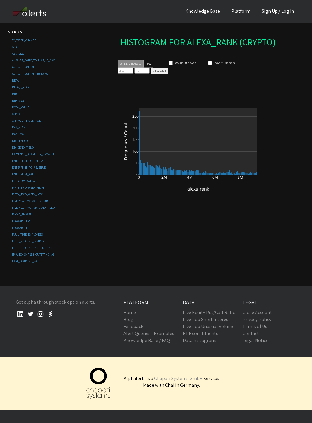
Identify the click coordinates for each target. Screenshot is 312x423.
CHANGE (17, 114)
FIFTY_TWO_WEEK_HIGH (28, 188)
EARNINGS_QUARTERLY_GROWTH (33, 154)
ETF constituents (200, 333)
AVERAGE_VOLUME (23, 67)
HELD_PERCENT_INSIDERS (28, 241)
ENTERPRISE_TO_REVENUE (29, 168)
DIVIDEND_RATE (22, 141)
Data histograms (200, 340)
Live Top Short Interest (206, 319)
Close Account (257, 312)
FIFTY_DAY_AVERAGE (25, 181)
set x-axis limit (159, 70)
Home (129, 312)
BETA (15, 80)
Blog (128, 319)
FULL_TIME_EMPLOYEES (27, 234)
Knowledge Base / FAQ (146, 340)
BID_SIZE (18, 101)
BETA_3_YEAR (20, 87)
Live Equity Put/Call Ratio (209, 312)
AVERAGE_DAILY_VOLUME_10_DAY (33, 60)
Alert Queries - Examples (148, 333)
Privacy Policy (257, 319)
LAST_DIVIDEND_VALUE (27, 261)
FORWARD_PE (20, 228)
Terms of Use (256, 326)
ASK (14, 47)
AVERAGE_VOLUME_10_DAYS (30, 74)
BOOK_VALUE (20, 107)
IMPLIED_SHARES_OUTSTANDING (33, 255)
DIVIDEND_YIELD (23, 147)
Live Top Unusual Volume (209, 326)
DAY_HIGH (19, 127)
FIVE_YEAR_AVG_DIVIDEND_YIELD (33, 208)
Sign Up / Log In (278, 11)
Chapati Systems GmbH (178, 378)
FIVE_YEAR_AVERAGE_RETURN (31, 201)
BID (14, 94)
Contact (251, 333)
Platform (240, 11)
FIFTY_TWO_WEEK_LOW (27, 194)
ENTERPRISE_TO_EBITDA (27, 161)
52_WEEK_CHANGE (24, 40)
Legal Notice (255, 340)
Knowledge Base (202, 11)
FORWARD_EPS (21, 221)
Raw (148, 63)
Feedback (133, 326)
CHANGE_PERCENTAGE (26, 121)
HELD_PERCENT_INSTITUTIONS (32, 248)
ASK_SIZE (18, 54)
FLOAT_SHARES (21, 214)
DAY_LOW (18, 134)
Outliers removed (130, 63)
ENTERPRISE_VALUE (24, 174)
